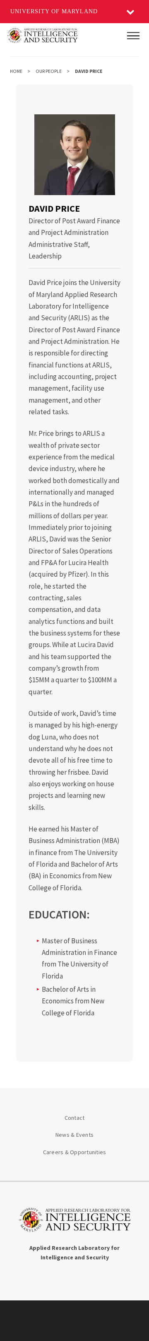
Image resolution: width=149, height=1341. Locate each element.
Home (16, 71)
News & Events (74, 1134)
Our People (49, 71)
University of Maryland (54, 11)
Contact (75, 1117)
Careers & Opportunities (74, 1152)
